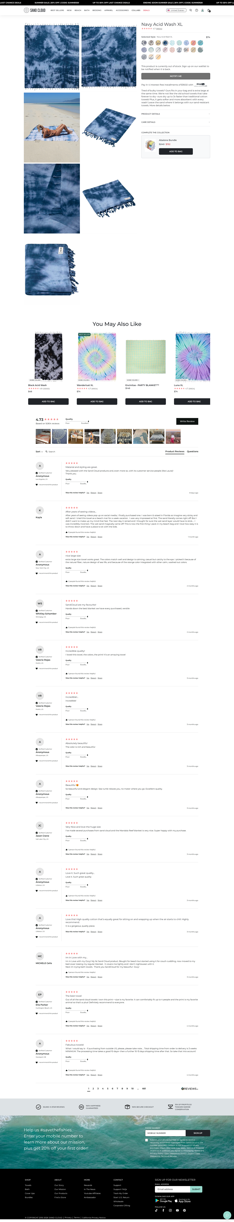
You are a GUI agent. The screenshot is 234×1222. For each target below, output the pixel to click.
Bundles (29, 1197)
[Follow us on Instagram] (170, 1210)
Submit (196, 1189)
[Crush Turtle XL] (144, 50)
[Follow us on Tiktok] (156, 1210)
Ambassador (90, 1197)
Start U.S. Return (121, 1197)
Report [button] (93, 493)
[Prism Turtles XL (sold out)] (179, 50)
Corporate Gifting (121, 1205)
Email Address (162, 1184)
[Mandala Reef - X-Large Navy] (144, 43)
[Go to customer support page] (196, 10)
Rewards (88, 1185)
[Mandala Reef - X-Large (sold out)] (151, 43)
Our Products (60, 1193)
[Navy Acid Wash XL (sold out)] (165, 43)
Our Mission (60, 1189)
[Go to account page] (202, 10)
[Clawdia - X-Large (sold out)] (200, 50)
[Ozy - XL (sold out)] (144, 57)
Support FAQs (120, 1189)
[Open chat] (227, 1215)
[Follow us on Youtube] (177, 1210)
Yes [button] (88, 493)
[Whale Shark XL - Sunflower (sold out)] (158, 57)
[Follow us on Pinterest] (184, 1210)
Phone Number (152, 1128)
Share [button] (100, 493)
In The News (89, 1189)
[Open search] (190, 10)
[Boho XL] (172, 50)
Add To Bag (176, 151)
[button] (43, 436)
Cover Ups (30, 1193)
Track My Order (120, 1193)
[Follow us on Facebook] (163, 1210)
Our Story (59, 1185)
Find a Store (60, 1197)
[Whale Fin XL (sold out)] (186, 50)
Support (117, 1185)
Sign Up (198, 1133)
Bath (27, 1189)
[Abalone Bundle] (150, 147)
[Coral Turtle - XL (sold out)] (165, 50)
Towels (28, 1185)
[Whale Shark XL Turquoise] (151, 50)
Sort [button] (38, 451)
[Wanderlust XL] (179, 43)
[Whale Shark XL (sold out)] (158, 50)
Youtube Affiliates (92, 1193)
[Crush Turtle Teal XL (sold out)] (200, 43)
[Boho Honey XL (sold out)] (193, 50)
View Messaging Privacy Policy (179, 1153)
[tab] (174, 452)
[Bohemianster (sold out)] (193, 43)
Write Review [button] (187, 421)
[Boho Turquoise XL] (172, 43)
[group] (50, 419)
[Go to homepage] (34, 10)
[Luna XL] (186, 43)
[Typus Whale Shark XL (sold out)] (151, 57)
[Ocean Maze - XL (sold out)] (158, 43)
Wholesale (118, 1201)
